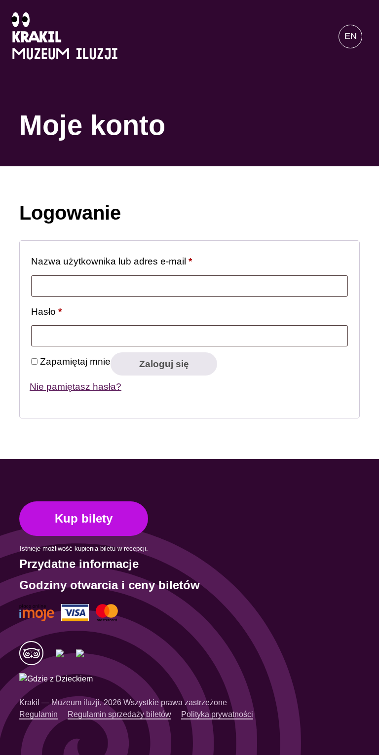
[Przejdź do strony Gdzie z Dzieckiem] (56, 679)
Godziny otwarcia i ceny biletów (109, 585)
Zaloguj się (164, 364)
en (350, 36)
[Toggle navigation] (315, 36)
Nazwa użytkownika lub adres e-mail (111, 261)
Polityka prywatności (217, 714)
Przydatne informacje (79, 563)
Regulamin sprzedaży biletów (119, 714)
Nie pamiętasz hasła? (75, 386)
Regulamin (38, 714)
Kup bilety (84, 518)
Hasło (46, 311)
